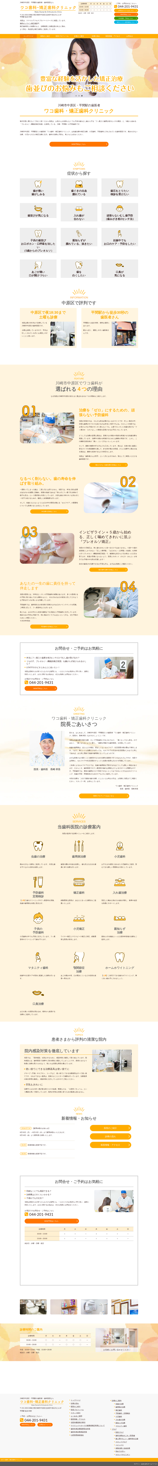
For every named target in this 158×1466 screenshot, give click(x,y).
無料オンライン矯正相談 (29, 23)
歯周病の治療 (120, 1407)
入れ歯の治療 (120, 1420)
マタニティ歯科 (121, 1426)
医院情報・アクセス (78, 1419)
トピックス (120, 1445)
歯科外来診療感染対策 (79, 1432)
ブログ (114, 1429)
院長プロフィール (77, 1410)
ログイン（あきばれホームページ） (146, 1464)
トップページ (76, 1400)
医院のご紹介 (76, 1406)
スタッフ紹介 (76, 1413)
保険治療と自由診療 (123, 1448)
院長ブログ (120, 1432)
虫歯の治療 (120, 1404)
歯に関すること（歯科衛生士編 (127, 1439)
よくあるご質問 (76, 1416)
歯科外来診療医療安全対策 (80, 1429)
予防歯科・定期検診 (123, 1413)
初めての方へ (120, 1451)
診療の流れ (75, 1403)
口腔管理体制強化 (77, 1435)
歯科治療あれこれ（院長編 (125, 1435)
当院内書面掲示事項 (78, 1422)
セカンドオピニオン (123, 1454)
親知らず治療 (120, 1423)
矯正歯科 (119, 1410)
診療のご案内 (116, 1401)
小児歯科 (119, 1416)
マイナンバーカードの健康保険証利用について (88, 1425)
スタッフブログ (121, 1442)
